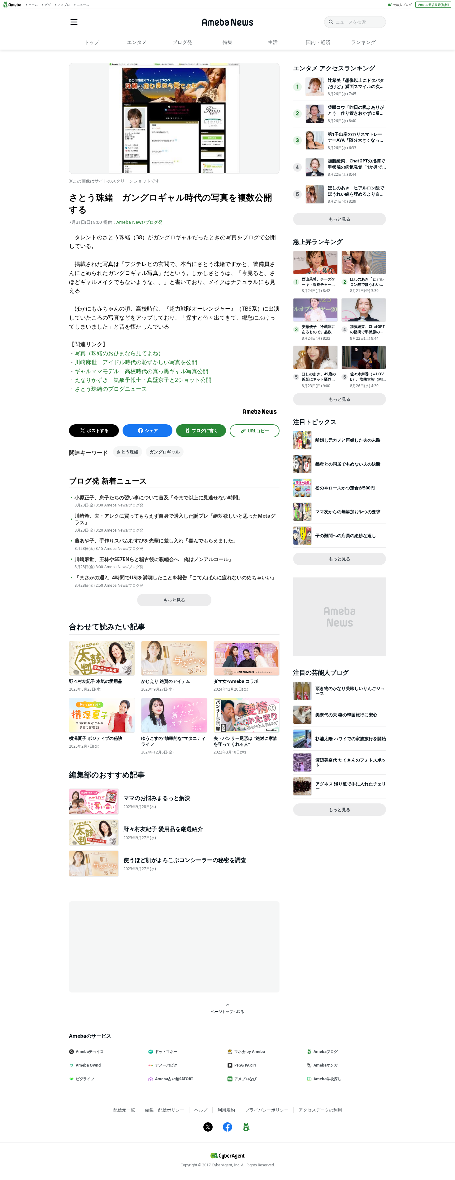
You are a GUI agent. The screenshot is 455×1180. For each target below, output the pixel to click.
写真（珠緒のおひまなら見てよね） (119, 353)
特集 (227, 42)
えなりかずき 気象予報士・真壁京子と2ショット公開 (143, 379)
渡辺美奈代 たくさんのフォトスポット (350, 762)
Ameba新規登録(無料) (433, 4)
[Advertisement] (124, 946)
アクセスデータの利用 (320, 1110)
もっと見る (174, 600)
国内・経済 (318, 42)
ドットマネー (166, 1051)
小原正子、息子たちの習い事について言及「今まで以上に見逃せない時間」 (159, 497)
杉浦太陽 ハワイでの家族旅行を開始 (350, 738)
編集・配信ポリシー (164, 1110)
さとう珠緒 (127, 452)
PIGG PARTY (245, 1065)
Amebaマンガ (326, 1065)
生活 (273, 42)
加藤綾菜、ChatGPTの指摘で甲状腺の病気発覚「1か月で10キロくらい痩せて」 (356, 167)
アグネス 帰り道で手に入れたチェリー (350, 786)
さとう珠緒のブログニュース (111, 388)
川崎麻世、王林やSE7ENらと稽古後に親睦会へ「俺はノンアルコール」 (154, 559)
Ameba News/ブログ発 (139, 222)
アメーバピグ (166, 1065)
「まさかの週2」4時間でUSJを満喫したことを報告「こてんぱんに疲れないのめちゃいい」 (175, 577)
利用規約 (226, 1110)
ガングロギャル (165, 452)
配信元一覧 (124, 1110)
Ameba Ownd (88, 1065)
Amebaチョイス (90, 1051)
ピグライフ (85, 1078)
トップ (91, 42)
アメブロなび (245, 1078)
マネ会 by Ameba (249, 1051)
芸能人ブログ (402, 4)
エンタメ (137, 42)
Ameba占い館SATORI (174, 1078)
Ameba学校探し (327, 1078)
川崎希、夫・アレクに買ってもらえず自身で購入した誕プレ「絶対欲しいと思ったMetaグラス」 (175, 519)
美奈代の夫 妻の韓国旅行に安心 (346, 715)
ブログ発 (182, 42)
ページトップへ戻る (227, 1011)
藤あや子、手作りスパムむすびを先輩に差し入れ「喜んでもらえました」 (156, 540)
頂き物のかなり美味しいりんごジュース (350, 690)
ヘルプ (200, 1110)
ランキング (363, 42)
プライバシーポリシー (266, 1110)
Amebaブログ (326, 1051)
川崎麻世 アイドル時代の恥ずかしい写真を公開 (136, 362)
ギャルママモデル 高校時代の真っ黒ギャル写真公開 (141, 371)
